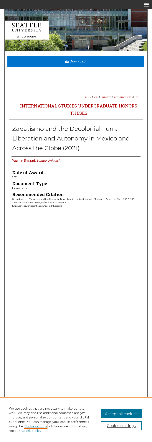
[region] (76, 419)
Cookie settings (35, 426)
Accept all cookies (121, 414)
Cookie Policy (31, 431)
